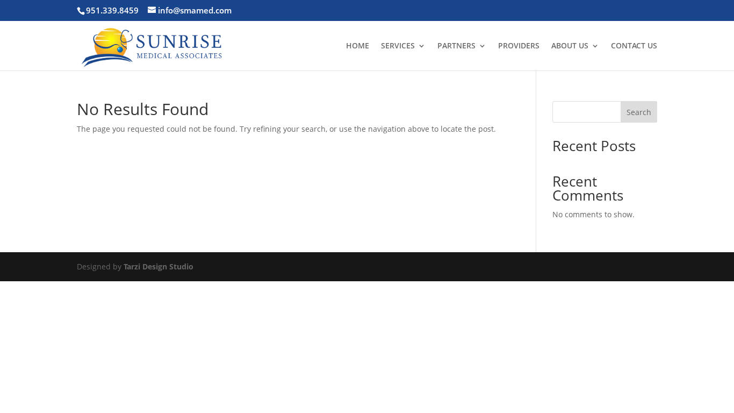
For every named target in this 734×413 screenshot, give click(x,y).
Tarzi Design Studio (158, 266)
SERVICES (398, 46)
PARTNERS (456, 46)
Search (639, 112)
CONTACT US (634, 46)
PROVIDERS (518, 46)
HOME (357, 46)
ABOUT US (569, 46)
